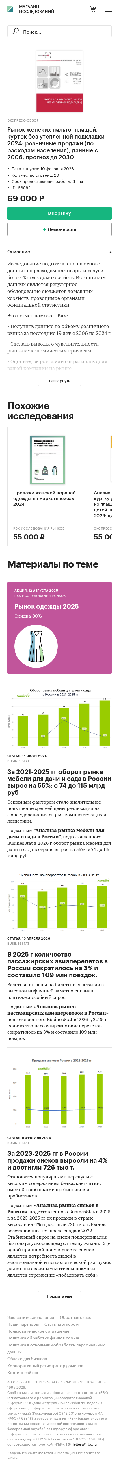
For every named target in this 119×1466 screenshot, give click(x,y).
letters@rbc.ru (85, 1443)
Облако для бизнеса (27, 1359)
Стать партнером (61, 1325)
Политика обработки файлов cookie (43, 1338)
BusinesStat (18, 761)
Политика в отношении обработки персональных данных (56, 1348)
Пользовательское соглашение (38, 1331)
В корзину (59, 213)
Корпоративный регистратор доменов (45, 1366)
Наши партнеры (23, 1325)
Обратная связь (75, 1318)
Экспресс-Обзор (23, 120)
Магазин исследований (36, 9)
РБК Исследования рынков (39, 528)
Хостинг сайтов (22, 1373)
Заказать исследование (30, 1318)
